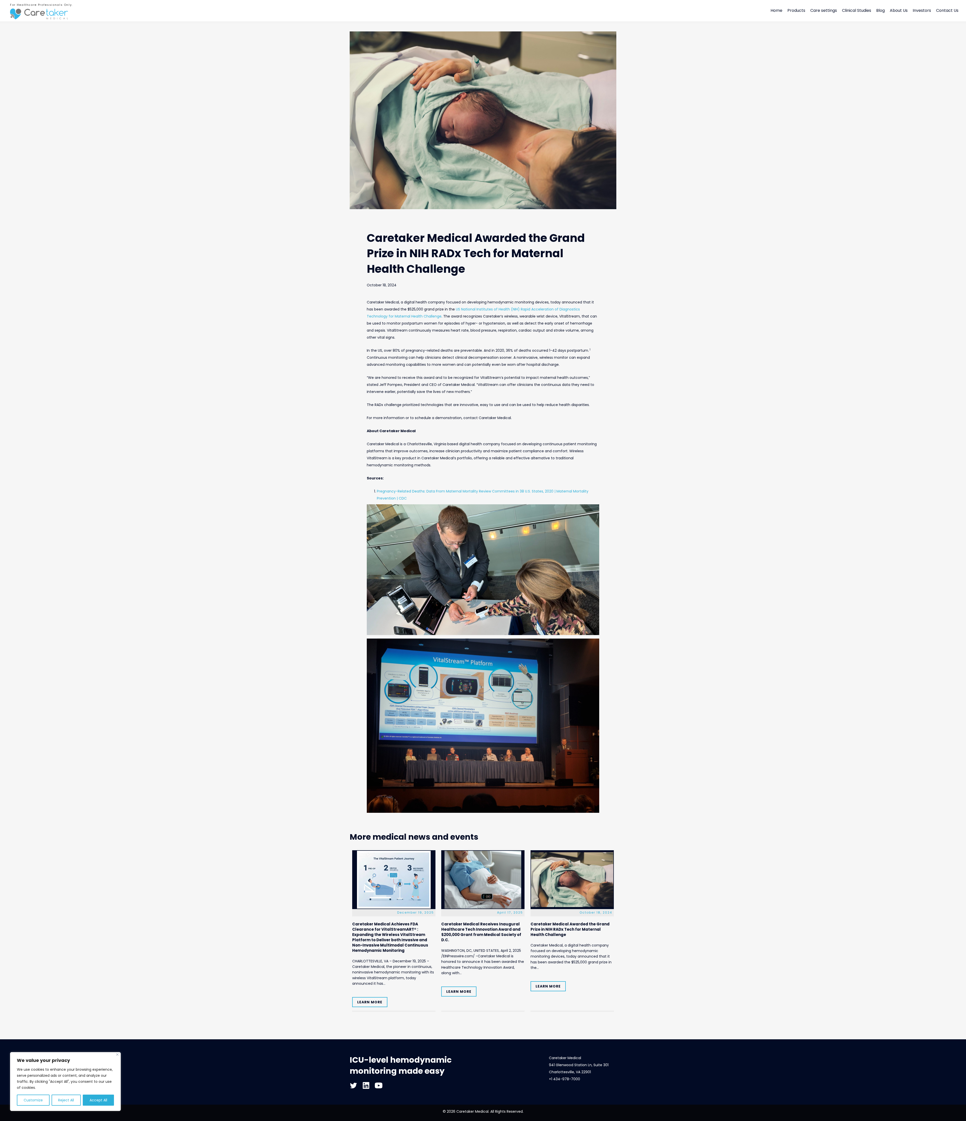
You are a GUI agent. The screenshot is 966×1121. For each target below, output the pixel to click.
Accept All (98, 1100)
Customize (33, 1100)
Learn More (369, 1002)
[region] (65, 1081)
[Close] (117, 1054)
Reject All (66, 1100)
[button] (353, 1085)
